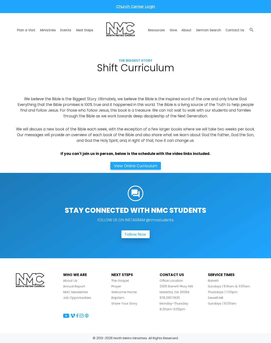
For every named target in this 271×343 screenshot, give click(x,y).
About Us (70, 280)
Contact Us (234, 30)
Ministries (48, 30)
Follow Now (135, 234)
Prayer (116, 286)
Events (65, 30)
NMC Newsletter (75, 292)
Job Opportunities (77, 297)
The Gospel (120, 280)
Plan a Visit (26, 30)
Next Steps (84, 30)
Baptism (117, 297)
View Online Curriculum (135, 165)
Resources (156, 30)
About (186, 30)
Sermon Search (208, 30)
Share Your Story (124, 303)
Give (173, 30)
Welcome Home (124, 292)
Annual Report (74, 286)
